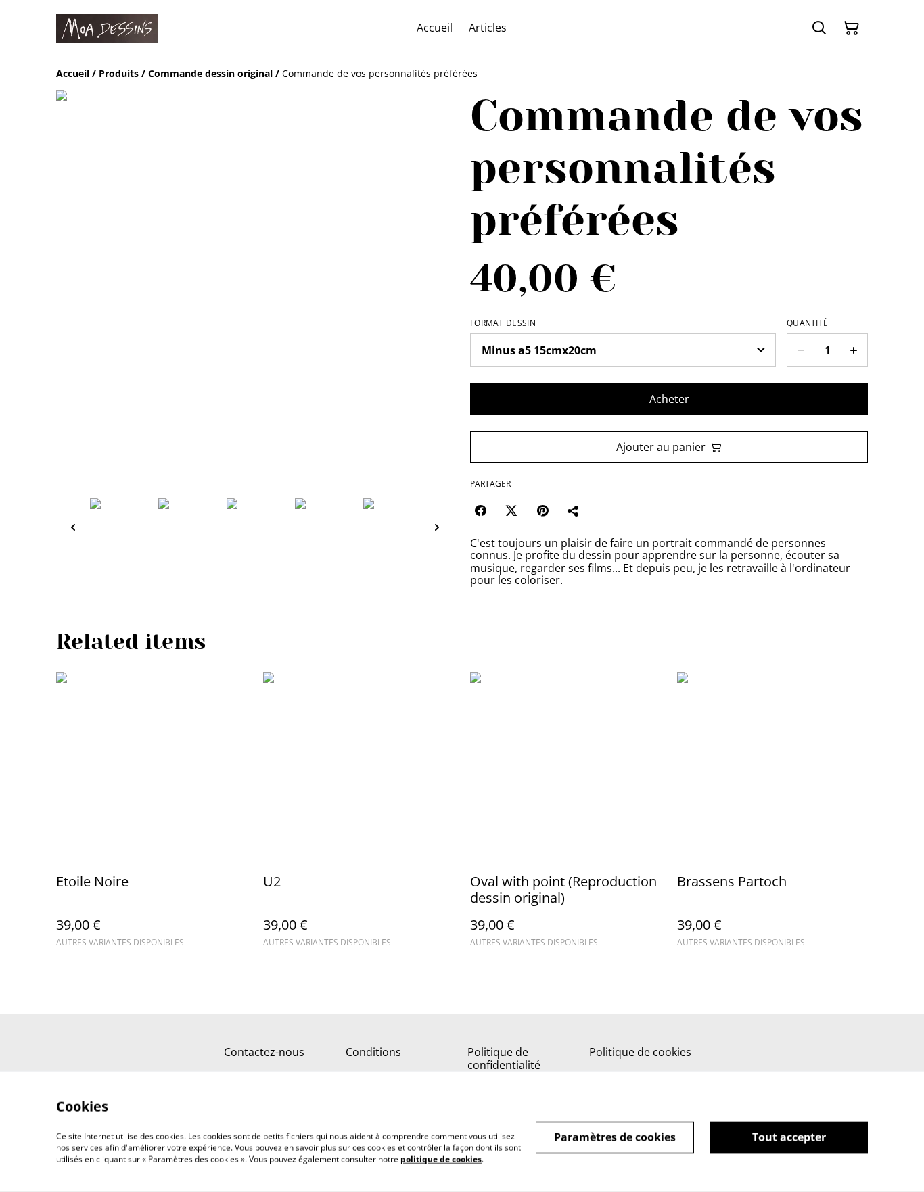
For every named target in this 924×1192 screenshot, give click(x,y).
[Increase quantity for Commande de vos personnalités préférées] (854, 350)
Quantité (807, 323)
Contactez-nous (264, 1052)
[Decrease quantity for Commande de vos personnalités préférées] (800, 350)
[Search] (819, 28)
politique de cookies (441, 1158)
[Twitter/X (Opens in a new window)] (511, 510)
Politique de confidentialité (503, 1058)
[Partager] (573, 510)
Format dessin (503, 323)
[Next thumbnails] (437, 527)
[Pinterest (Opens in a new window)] (542, 510)
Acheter (669, 398)
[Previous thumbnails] (73, 527)
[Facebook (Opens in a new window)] (480, 510)
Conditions (373, 1052)
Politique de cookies (640, 1052)
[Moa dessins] (107, 28)
